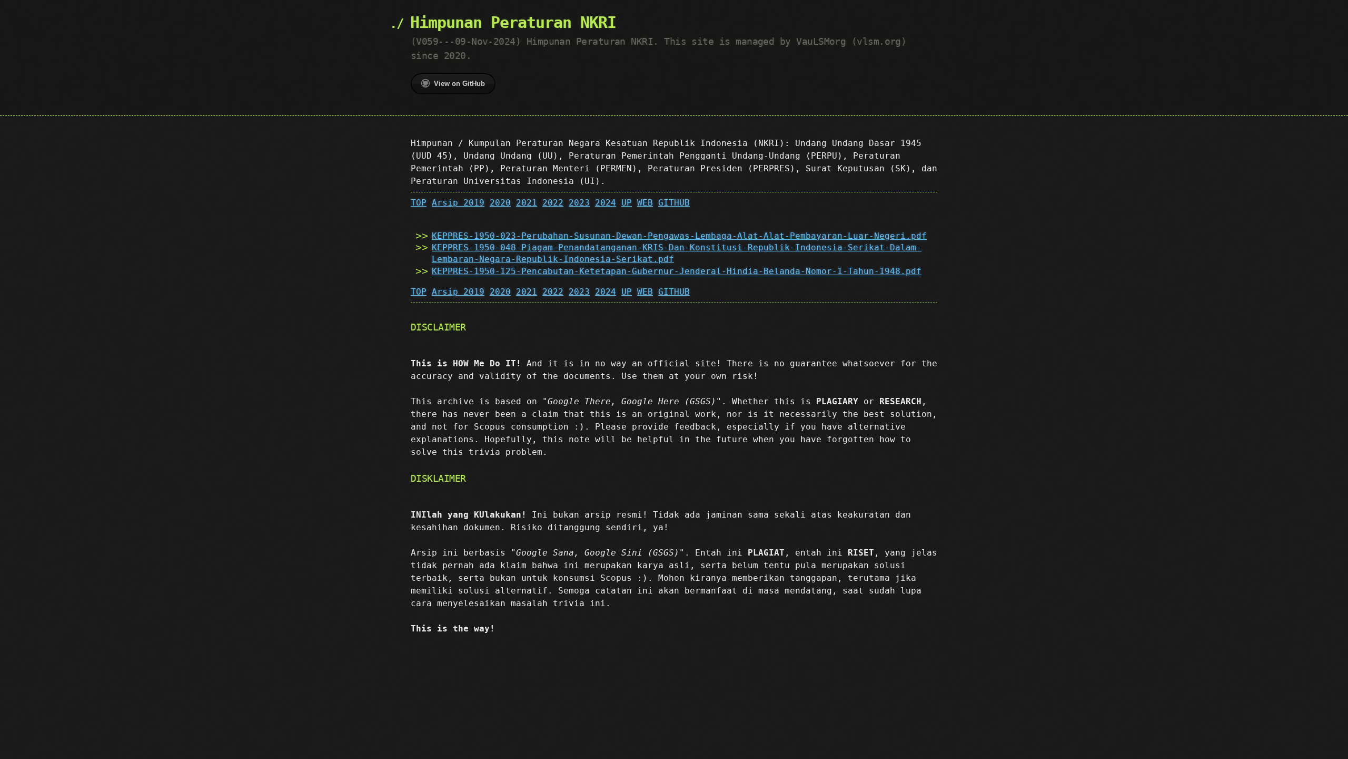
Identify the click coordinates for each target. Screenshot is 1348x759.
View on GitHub (459, 83)
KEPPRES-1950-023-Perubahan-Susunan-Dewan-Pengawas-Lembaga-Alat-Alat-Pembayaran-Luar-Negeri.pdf (679, 236)
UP (626, 203)
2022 (552, 203)
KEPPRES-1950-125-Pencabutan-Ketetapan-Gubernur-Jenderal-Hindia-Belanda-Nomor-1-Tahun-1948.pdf (676, 271)
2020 (500, 203)
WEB (645, 203)
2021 (526, 203)
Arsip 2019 (458, 203)
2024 (605, 203)
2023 (579, 203)
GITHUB (674, 203)
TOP (419, 203)
